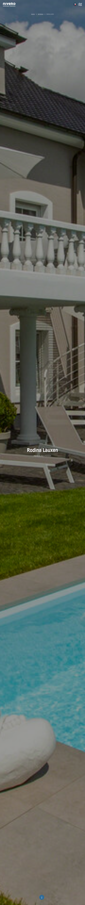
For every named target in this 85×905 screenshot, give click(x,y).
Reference (40, 14)
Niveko (33, 14)
